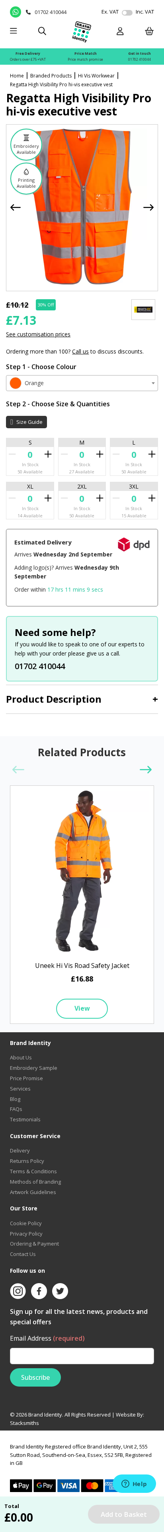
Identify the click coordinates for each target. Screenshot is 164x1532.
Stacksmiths (24, 1423)
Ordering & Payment (34, 1243)
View (82, 1008)
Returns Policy (27, 1160)
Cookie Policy (26, 1223)
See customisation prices (38, 334)
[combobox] (82, 383)
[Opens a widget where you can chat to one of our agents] (134, 1484)
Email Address (47, 1338)
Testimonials (25, 1119)
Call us (80, 351)
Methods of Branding (35, 1181)
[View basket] (149, 32)
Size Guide (29, 421)
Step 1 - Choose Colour (41, 366)
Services (20, 1088)
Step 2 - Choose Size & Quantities (58, 403)
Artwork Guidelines (33, 1192)
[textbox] (81, 383)
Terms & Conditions (33, 1171)
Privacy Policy (26, 1233)
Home (17, 75)
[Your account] (120, 32)
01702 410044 (139, 59)
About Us (21, 1057)
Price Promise (26, 1078)
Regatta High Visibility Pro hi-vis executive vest (61, 84)
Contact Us (23, 1254)
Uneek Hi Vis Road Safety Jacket (82, 965)
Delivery (20, 1150)
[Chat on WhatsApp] (16, 12)
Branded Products (51, 75)
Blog (15, 1099)
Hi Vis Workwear (96, 75)
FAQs (16, 1109)
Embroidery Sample (33, 1067)
